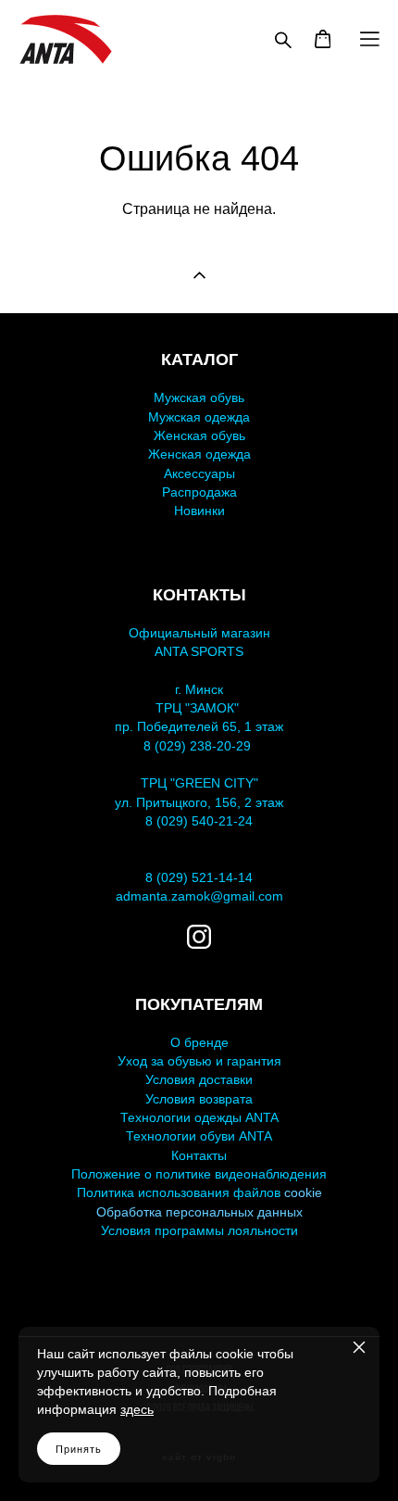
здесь (137, 1409)
